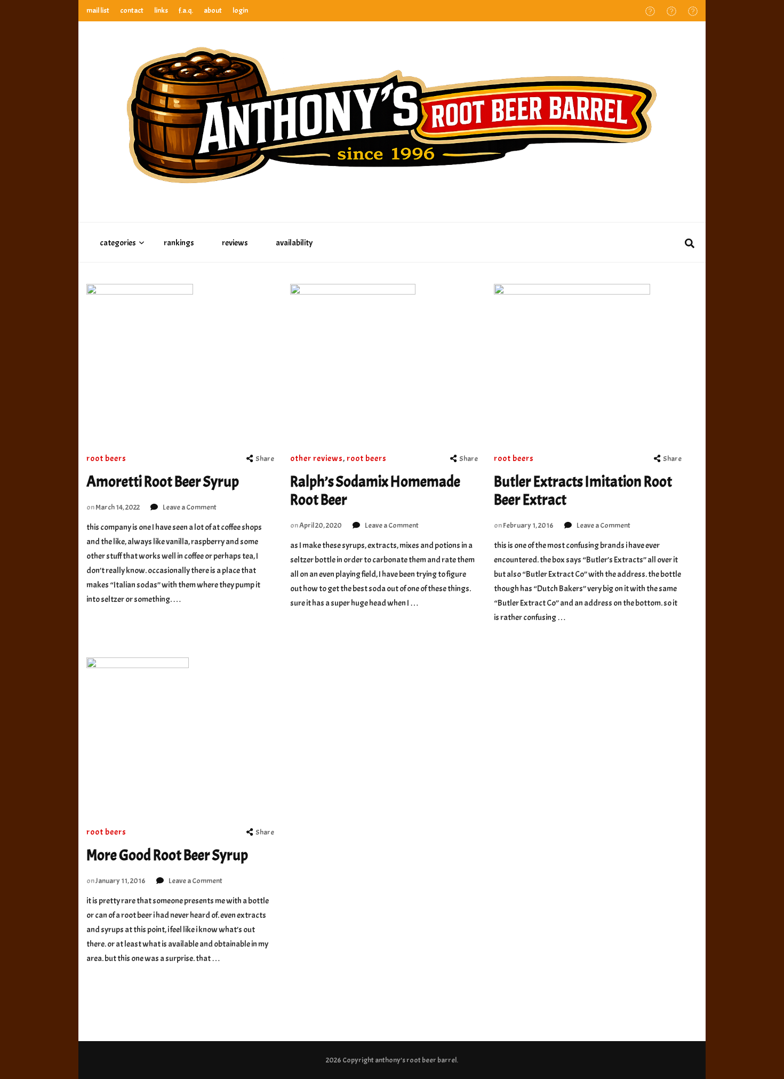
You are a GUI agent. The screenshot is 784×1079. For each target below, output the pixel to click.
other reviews (316, 458)
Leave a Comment (190, 507)
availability (294, 242)
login (240, 10)
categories (118, 242)
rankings (179, 242)
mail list (97, 10)
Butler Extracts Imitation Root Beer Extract (583, 491)
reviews (235, 242)
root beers (106, 458)
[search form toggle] (689, 244)
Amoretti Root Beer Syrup (162, 481)
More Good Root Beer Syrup (167, 855)
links (161, 10)
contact (131, 10)
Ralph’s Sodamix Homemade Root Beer (375, 491)
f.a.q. (186, 10)
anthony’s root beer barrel (416, 1060)
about (213, 10)
